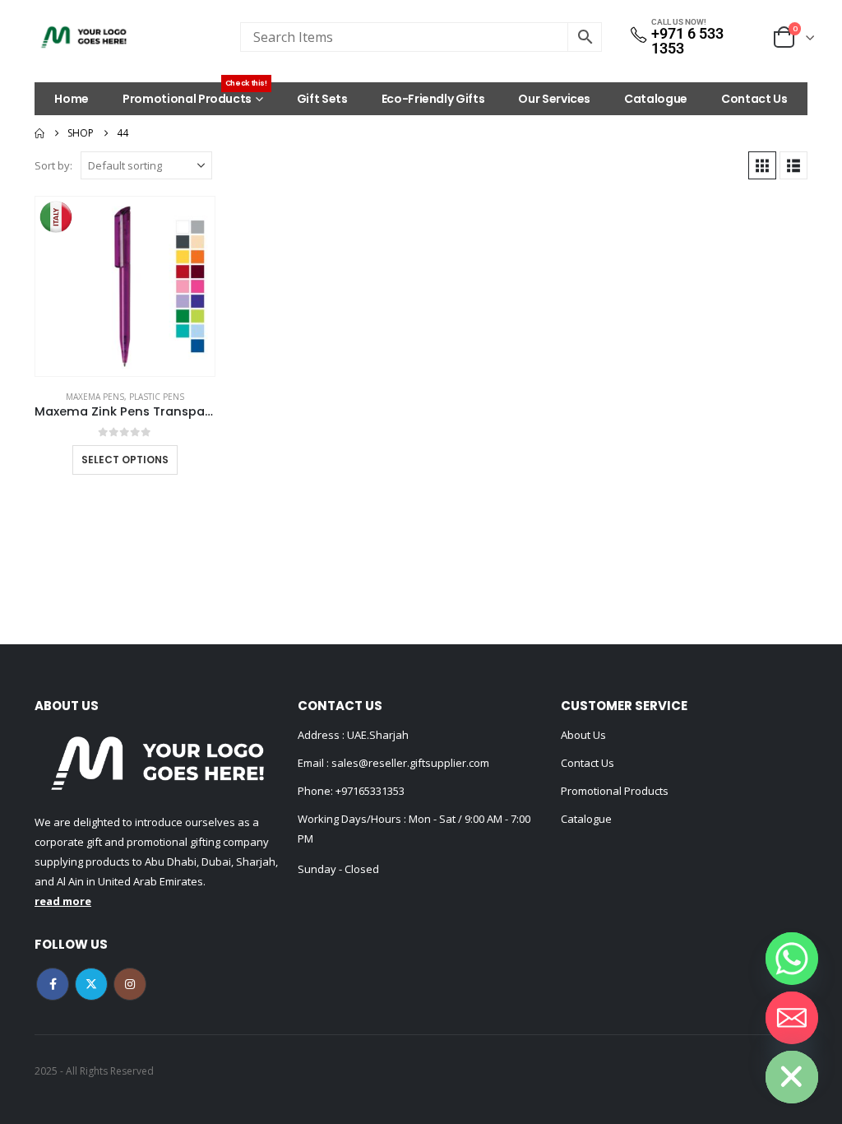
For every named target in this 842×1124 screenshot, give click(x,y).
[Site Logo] (84, 37)
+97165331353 (370, 790)
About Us (583, 734)
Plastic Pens (156, 396)
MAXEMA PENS (95, 396)
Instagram (129, 984)
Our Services (554, 99)
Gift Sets (322, 99)
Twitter (91, 984)
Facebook (52, 984)
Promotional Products (195, 94)
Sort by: (53, 165)
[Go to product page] (125, 286)
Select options (125, 460)
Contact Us (754, 99)
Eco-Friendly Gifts (433, 99)
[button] (762, 165)
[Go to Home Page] (39, 133)
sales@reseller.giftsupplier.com (409, 762)
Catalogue (655, 99)
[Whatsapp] (792, 958)
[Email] (792, 1018)
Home (71, 99)
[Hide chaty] (792, 1077)
